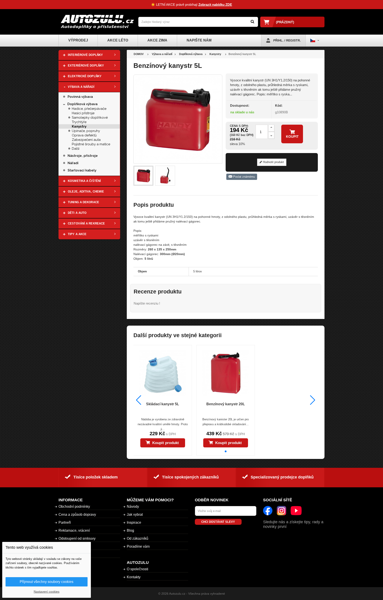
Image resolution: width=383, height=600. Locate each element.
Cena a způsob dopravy (77, 514)
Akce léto (117, 40)
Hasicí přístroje (83, 113)
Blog (130, 530)
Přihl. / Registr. (287, 40)
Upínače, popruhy (86, 131)
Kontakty (134, 577)
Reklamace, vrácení (74, 530)
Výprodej (78, 40)
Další (75, 149)
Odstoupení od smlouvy (77, 538)
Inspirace (134, 522)
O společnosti (137, 569)
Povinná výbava (80, 97)
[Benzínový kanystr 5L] (143, 175)
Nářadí (73, 163)
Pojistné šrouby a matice (91, 144)
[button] (226, 451)
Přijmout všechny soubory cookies (46, 582)
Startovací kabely (82, 170)
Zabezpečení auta (86, 140)
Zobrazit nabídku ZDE (215, 4)
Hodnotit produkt (273, 162)
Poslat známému (243, 176)
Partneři (65, 522)
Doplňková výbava (82, 104)
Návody (133, 506)
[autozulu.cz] (97, 21)
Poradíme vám (138, 546)
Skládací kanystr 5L (162, 404)
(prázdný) (285, 22)
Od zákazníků (137, 538)
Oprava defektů (84, 135)
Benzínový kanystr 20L (225, 404)
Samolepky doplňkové (90, 118)
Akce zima (157, 40)
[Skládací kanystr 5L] (162, 373)
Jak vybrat (135, 514)
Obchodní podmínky (74, 506)
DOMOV (139, 54)
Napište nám (199, 40)
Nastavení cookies (46, 591)
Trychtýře (79, 122)
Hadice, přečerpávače (89, 109)
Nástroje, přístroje (83, 156)
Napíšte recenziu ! (147, 303)
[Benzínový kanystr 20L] (225, 373)
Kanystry (79, 126)
